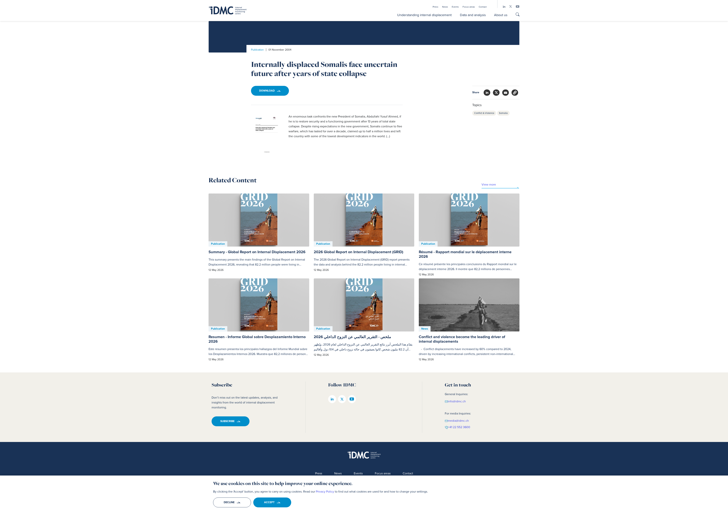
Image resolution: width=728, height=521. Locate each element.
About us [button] (500, 15)
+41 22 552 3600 (459, 427)
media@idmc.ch (458, 420)
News (445, 6)
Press (435, 6)
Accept (269, 502)
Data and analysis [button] (473, 15)
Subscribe (227, 421)
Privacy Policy (325, 491)
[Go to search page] (517, 15)
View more (489, 184)
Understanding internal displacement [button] (424, 15)
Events (455, 6)
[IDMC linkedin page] (502, 6)
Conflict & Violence (484, 113)
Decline (229, 502)
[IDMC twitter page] (508, 6)
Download (267, 91)
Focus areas (469, 6)
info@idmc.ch (457, 401)
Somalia (503, 113)
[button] (514, 92)
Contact (483, 6)
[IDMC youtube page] (515, 6)
